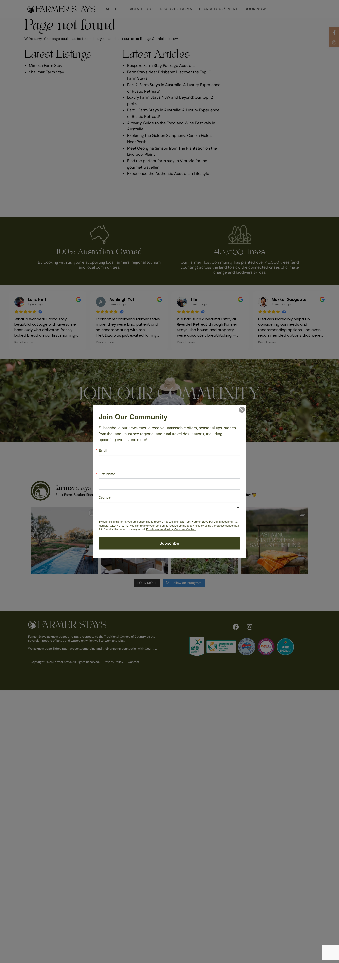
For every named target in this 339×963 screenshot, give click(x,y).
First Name (107, 473)
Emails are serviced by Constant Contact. (171, 529)
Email (103, 450)
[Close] (242, 410)
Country (105, 497)
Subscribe (169, 543)
